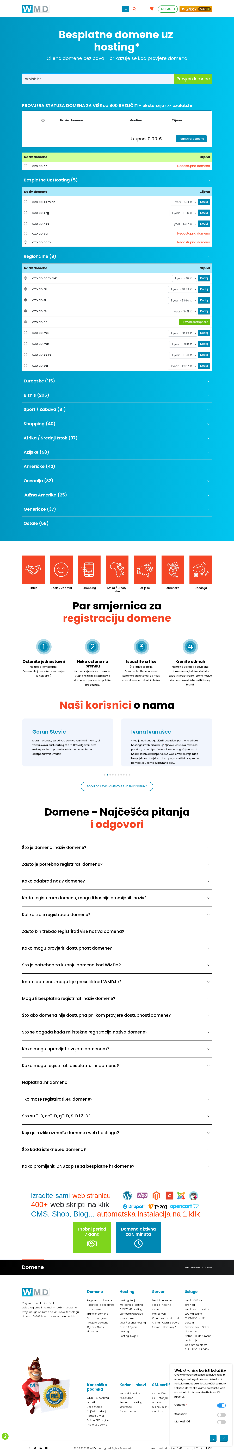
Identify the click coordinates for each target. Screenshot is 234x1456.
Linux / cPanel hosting (133, 1322)
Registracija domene (100, 1300)
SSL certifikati (159, 1393)
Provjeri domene (193, 79)
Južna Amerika (200, 588)
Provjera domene (97, 1322)
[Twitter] (35, 1448)
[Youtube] (46, 1448)
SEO (209, 1448)
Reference (126, 1407)
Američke (144, 588)
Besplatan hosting (131, 1402)
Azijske (117, 588)
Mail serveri (159, 1313)
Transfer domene (97, 1313)
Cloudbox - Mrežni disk (166, 1318)
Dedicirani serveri (162, 1300)
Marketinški (182, 1421)
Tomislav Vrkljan (153, 731)
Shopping (61, 588)
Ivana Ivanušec (52, 731)
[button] (104, 774)
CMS (179, 1448)
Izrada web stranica (163, 1448)
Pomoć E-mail (95, 1415)
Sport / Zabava (33, 588)
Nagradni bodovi (130, 1393)
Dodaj (204, 202)
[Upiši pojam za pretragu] (134, 9)
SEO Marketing (193, 1313)
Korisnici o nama (130, 1411)
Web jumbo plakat (196, 1345)
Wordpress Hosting (131, 1305)
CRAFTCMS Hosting (131, 1309)
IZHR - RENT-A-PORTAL (197, 1349)
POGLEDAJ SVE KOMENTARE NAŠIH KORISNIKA (117, 786)
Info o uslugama (97, 1424)
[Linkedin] (40, 1448)
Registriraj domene (191, 139)
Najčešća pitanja (97, 1411)
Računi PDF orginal (98, 1420)
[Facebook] (29, 1448)
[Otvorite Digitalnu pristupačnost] (5, 1436)
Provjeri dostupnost (195, 322)
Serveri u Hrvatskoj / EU (165, 1327)
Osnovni (180, 1405)
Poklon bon (126, 1398)
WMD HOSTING (192, 1267)
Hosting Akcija (128, 1300)
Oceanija (173, 588)
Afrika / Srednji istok (89, 589)
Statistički (180, 1414)
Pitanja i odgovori (97, 1318)
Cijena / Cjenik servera (165, 1322)
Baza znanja (94, 1407)
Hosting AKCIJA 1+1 (195, 1448)
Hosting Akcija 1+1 (130, 1336)
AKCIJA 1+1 (168, 9)
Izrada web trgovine (197, 1309)
